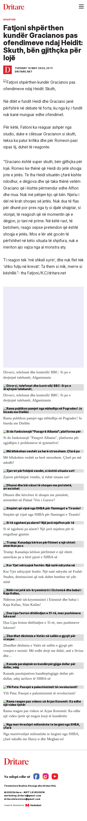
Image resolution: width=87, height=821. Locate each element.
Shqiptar (9, 19)
